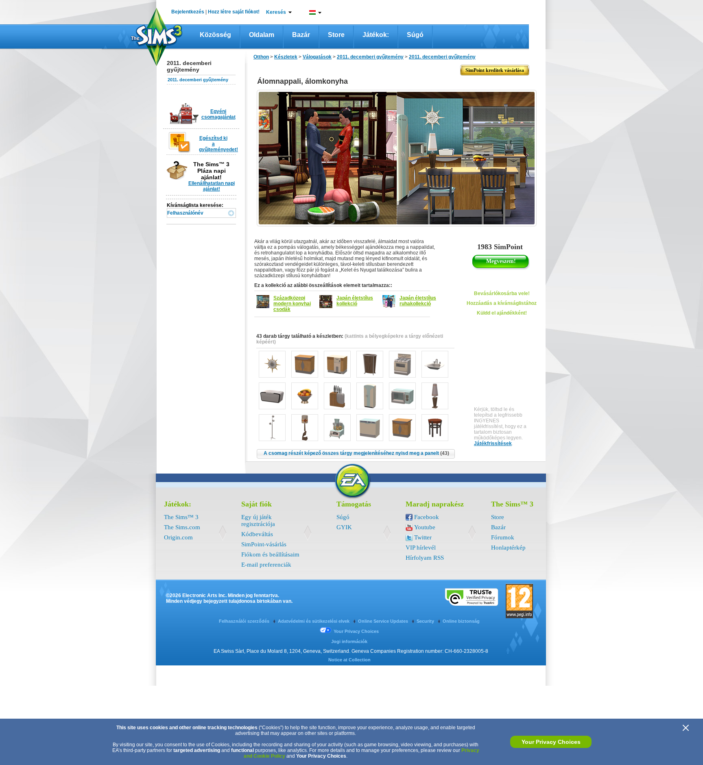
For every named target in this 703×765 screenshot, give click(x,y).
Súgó (415, 34)
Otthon (261, 57)
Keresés (276, 12)
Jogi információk (349, 641)
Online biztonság (461, 621)
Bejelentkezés (187, 12)
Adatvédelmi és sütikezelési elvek (314, 621)
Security (426, 621)
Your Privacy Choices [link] (356, 631)
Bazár (301, 34)
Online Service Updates (383, 621)
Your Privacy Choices (551, 742)
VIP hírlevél (421, 547)
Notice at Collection (349, 659)
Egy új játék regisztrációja (258, 520)
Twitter (423, 537)
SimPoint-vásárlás (263, 544)
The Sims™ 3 (181, 517)
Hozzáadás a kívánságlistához (502, 303)
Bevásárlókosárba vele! (502, 293)
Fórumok (502, 537)
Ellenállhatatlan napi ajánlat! (211, 186)
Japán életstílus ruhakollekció (418, 300)
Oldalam (261, 34)
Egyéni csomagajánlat (218, 114)
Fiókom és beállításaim (270, 554)
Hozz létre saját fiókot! (234, 12)
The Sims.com (182, 527)
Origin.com (178, 537)
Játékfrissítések (493, 443)
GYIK (344, 527)
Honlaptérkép (508, 547)
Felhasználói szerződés (245, 621)
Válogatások (317, 57)
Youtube (424, 527)
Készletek (285, 57)
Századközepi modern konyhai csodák (292, 303)
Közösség (215, 34)
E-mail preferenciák (266, 564)
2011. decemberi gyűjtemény (198, 79)
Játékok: (375, 34)
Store (336, 34)
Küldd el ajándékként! (502, 313)
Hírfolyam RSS (425, 557)
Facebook (426, 517)
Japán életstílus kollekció (354, 300)
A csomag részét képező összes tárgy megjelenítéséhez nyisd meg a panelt (356, 453)
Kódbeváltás (257, 534)
